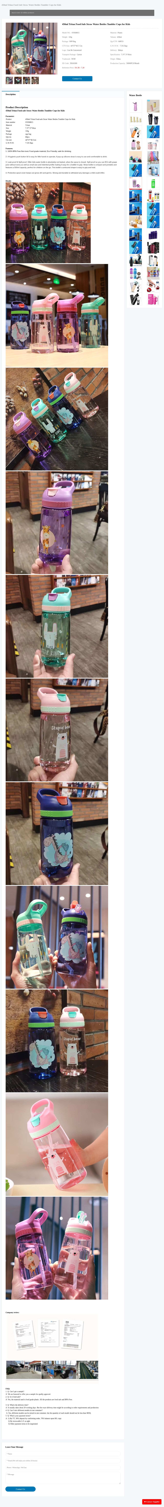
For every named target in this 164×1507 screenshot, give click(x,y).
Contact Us (77, 79)
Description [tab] (11, 94)
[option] (9, 80)
